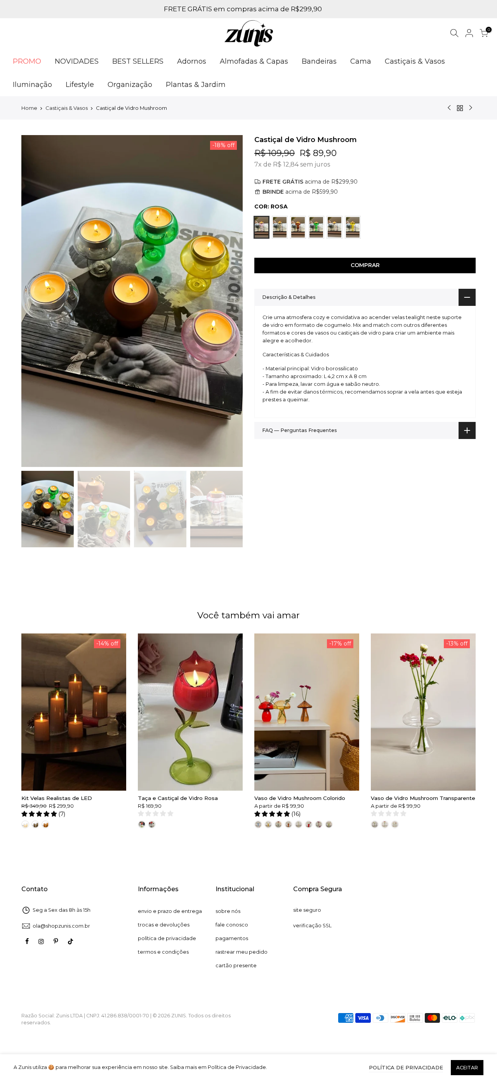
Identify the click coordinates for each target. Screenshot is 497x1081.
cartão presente (236, 965)
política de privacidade (167, 938)
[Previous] (35, 300)
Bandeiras (319, 61)
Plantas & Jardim (196, 84)
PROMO (27, 61)
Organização (130, 84)
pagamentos (231, 938)
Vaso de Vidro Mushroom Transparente (423, 798)
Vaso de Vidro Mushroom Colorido (299, 798)
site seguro (307, 910)
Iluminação (32, 84)
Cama (360, 61)
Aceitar (467, 1068)
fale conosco (231, 925)
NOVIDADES (77, 61)
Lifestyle (80, 84)
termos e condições (163, 952)
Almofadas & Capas (254, 61)
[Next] (229, 300)
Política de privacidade (406, 1067)
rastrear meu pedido (241, 952)
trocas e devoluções (163, 925)
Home (29, 108)
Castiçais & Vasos (415, 61)
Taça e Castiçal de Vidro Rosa (178, 798)
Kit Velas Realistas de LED (56, 798)
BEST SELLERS (137, 61)
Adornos (191, 61)
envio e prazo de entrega (170, 911)
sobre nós (227, 911)
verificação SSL (312, 925)
